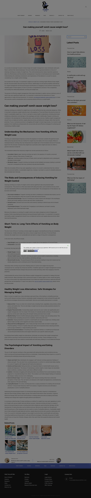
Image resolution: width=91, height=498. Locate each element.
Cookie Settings (30, 251)
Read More (36, 249)
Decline (25, 251)
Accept (36, 251)
